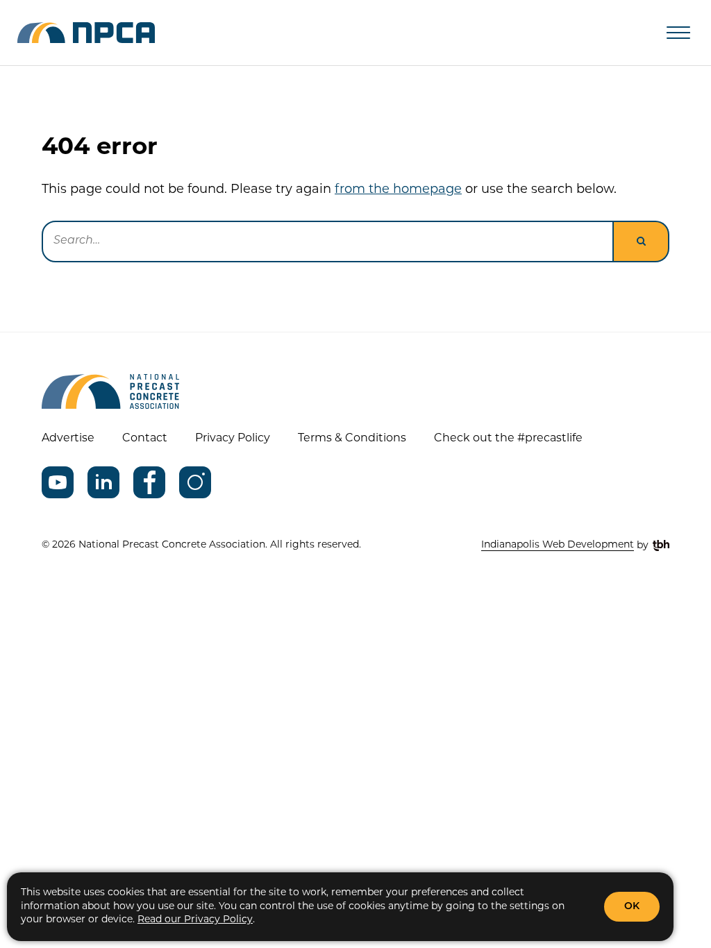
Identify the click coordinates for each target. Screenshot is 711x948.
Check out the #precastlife (508, 438)
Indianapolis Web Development (557, 545)
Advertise (68, 438)
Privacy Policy (232, 438)
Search (641, 241)
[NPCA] (86, 32)
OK (631, 907)
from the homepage (398, 190)
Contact (144, 438)
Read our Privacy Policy (195, 920)
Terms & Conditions (352, 438)
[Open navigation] (678, 32)
